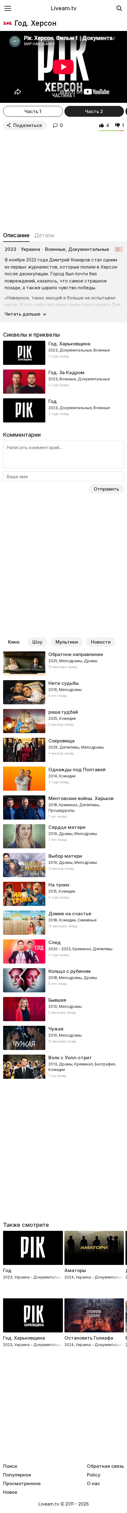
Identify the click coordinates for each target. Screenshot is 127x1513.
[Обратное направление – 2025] (63, 663)
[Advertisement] (63, 179)
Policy (93, 1475)
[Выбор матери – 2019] (63, 865)
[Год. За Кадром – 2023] (63, 382)
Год (52, 401)
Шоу (37, 642)
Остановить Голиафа (88, 1338)
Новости (101, 642)
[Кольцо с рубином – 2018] (63, 980)
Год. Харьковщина (69, 344)
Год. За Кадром (66, 372)
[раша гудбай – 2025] (63, 721)
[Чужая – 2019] (63, 1038)
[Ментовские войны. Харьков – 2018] (63, 807)
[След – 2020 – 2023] (63, 951)
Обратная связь (105, 1466)
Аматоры (75, 1270)
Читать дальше (22, 314)
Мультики (66, 642)
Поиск (10, 1466)
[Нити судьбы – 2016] (63, 692)
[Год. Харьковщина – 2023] (63, 353)
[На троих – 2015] (63, 894)
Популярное (17, 1475)
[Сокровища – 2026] (63, 750)
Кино (13, 642)
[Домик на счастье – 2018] (63, 923)
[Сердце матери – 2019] (63, 836)
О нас (93, 1483)
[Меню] (7, 8)
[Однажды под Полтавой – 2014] (63, 779)
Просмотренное (22, 1483)
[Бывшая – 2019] (63, 1009)
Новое (10, 1492)
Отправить (106, 489)
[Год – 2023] (63, 410)
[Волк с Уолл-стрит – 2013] (63, 1067)
